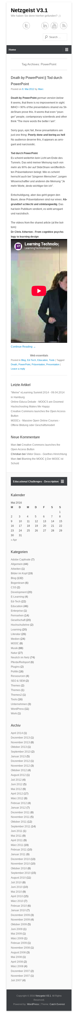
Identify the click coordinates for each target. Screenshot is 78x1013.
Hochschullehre (20, 624)
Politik (14, 671)
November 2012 (20, 765)
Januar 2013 (18, 756)
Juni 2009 (17, 929)
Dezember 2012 (20, 761)
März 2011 (17, 845)
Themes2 (16, 694)
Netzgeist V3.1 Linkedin (45, 25)
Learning (16, 629)
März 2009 (17, 938)
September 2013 (21, 751)
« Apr (14, 539)
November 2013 (20, 742)
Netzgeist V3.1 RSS (63, 25)
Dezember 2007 (20, 971)
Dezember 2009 (20, 915)
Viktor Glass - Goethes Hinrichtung (46, 454)
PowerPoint (24, 364)
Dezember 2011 (20, 812)
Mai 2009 (16, 933)
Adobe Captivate (21, 559)
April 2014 (17, 733)
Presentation (52, 364)
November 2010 (20, 863)
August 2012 (18, 775)
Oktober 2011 (19, 821)
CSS (13, 587)
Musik (14, 648)
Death (14, 364)
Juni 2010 (17, 887)
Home (12, 49)
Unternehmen (19, 704)
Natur (14, 652)
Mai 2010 (16, 891)
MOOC (15, 643)
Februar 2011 (19, 849)
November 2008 (20, 947)
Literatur (16, 634)
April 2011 (17, 840)
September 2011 (20, 826)
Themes (15, 685)
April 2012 (17, 793)
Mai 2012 (16, 789)
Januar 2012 (18, 807)
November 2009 (20, 919)
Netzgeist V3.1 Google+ (35, 25)
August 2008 (18, 952)
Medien (15, 638)
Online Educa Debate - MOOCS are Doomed (37, 401)
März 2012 (17, 798)
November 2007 (20, 975)
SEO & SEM (18, 680)
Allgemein (17, 564)
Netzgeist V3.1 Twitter (26, 25)
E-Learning (17, 596)
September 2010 (21, 872)
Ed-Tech (31, 360)
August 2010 (18, 877)
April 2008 (17, 961)
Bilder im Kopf (19, 573)
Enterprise (17, 610)
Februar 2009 (19, 942)
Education (42, 360)
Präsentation (38, 364)
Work (14, 713)
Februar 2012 (19, 803)
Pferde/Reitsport (20, 662)
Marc (41, 89)
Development (19, 592)
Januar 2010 (18, 910)
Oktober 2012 (19, 770)
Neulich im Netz (20, 657)
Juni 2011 (16, 831)
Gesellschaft (18, 620)
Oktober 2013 (19, 746)
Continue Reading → (23, 346)
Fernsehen (17, 615)
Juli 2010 (16, 882)
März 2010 (17, 901)
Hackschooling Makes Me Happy (30, 406)
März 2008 (17, 966)
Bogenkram (17, 582)
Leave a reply (18, 368)
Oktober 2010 (19, 868)
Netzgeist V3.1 (29, 10)
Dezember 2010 (20, 859)
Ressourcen (18, 676)
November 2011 (20, 816)
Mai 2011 (16, 835)
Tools (52, 360)
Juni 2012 (17, 784)
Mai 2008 (16, 957)
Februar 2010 (19, 905)
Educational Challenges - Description (35, 481)
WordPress (17, 708)
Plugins (15, 666)
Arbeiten (16, 568)
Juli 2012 (16, 779)
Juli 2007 (16, 980)
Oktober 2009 (19, 924)
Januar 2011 (18, 854)
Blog (23, 360)
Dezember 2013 (20, 737)
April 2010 (17, 896)
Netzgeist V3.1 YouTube (54, 25)
